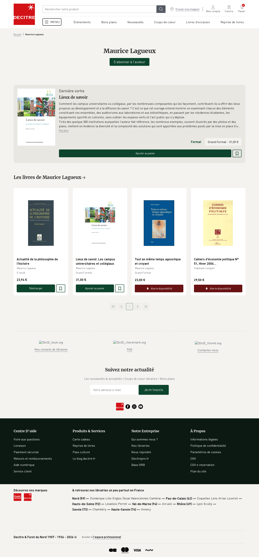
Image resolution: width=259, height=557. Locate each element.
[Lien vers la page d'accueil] (24, 14)
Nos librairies (140, 445)
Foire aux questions (27, 439)
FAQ (129, 349)
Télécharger (35, 288)
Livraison (20, 445)
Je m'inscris (153, 390)
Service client (23, 471)
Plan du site (198, 471)
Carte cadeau (81, 439)
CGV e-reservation (202, 465)
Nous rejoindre (141, 452)
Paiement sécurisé (26, 452)
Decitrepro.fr (140, 458)
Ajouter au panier (145, 153)
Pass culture (81, 452)
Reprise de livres (84, 445)
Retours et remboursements (33, 458)
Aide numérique (24, 465)
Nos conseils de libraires (51, 349)
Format (196, 142)
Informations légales (204, 439)
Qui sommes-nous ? (144, 439)
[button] (150, 115)
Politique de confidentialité (208, 445)
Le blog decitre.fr (84, 458)
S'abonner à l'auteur (129, 62)
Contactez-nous (208, 350)
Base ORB (138, 465)
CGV (193, 458)
